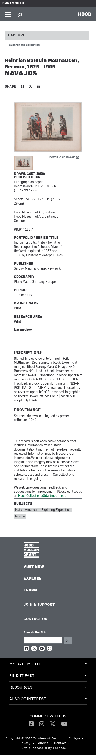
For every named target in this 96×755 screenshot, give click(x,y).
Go (68, 640)
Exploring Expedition (56, 510)
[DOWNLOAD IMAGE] (48, 127)
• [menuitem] (82, 738)
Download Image (62, 157)
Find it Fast (21, 675)
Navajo (20, 516)
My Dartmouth (25, 663)
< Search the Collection (24, 45)
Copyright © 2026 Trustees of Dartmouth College (43, 738)
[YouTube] (64, 723)
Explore (16, 35)
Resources (20, 687)
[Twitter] (52, 723)
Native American (26, 510)
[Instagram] (41, 723)
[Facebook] (31, 723)
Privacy (25, 743)
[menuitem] (48, 664)
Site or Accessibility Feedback (45, 748)
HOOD (84, 14)
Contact (60, 743)
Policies (42, 743)
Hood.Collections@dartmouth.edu (42, 496)
